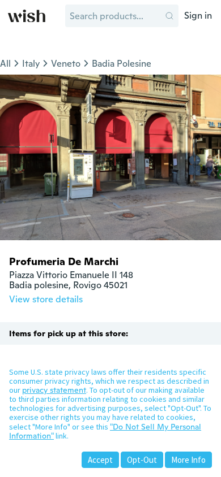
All (5, 64)
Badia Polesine (121, 64)
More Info (188, 459)
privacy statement (54, 390)
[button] (169, 16)
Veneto (65, 64)
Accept (100, 459)
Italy (31, 64)
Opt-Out (142, 459)
